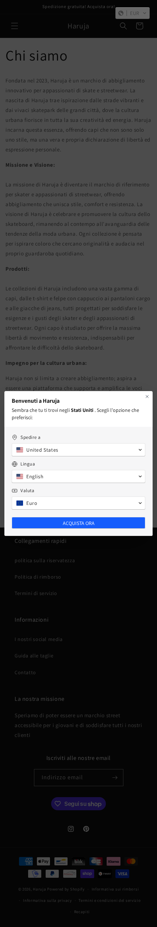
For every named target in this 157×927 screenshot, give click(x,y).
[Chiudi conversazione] (147, 397)
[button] (132, 13)
